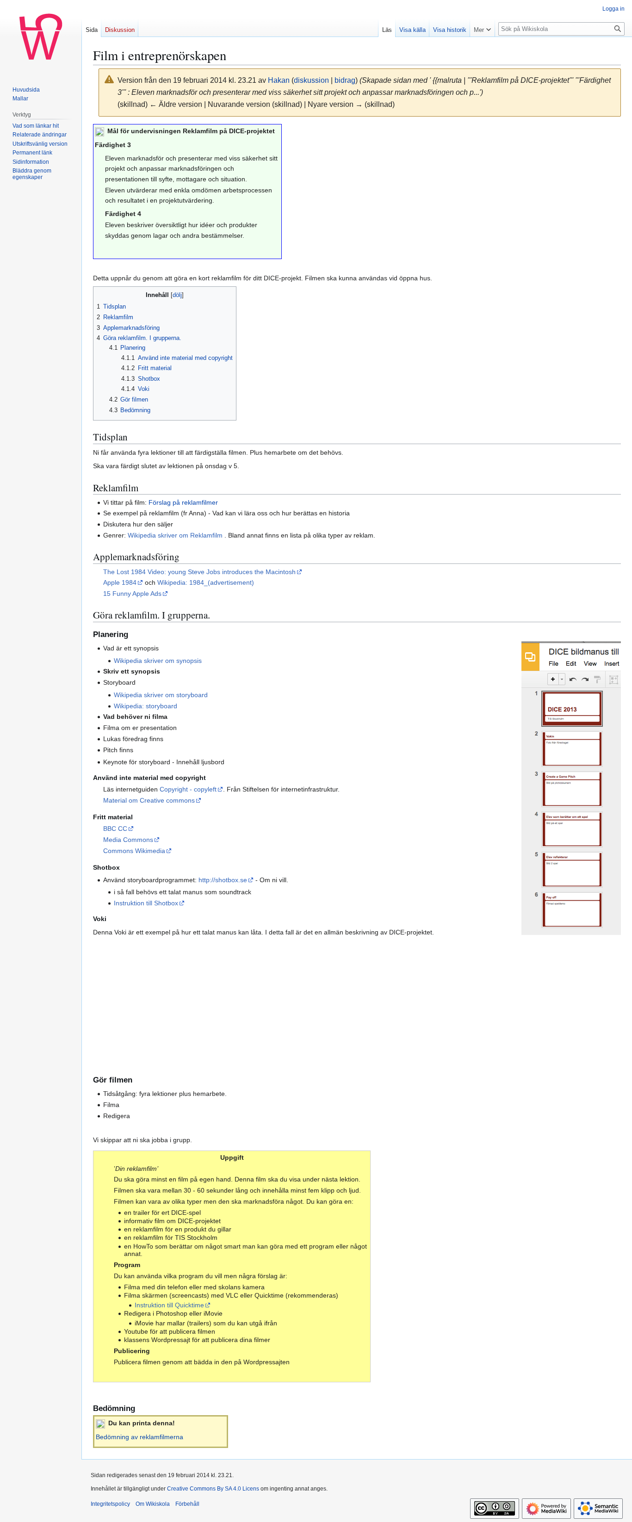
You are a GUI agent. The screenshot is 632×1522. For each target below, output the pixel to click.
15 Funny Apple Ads (132, 593)
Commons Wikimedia (134, 850)
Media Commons (128, 839)
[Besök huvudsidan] (41, 37)
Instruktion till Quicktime (169, 1305)
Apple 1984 (119, 582)
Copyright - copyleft (188, 789)
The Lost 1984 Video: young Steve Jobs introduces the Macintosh (199, 571)
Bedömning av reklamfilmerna (139, 1437)
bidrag (345, 80)
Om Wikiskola (153, 1504)
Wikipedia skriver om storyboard (161, 695)
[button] (482, 28)
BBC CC (115, 828)
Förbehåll (187, 1504)
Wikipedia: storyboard (145, 706)
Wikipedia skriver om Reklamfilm (176, 535)
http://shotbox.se (222, 880)
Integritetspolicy (110, 1504)
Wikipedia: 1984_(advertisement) (205, 582)
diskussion (311, 80)
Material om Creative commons (149, 800)
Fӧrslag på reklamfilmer (183, 502)
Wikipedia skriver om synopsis (158, 660)
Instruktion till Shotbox (146, 903)
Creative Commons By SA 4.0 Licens (213, 1488)
